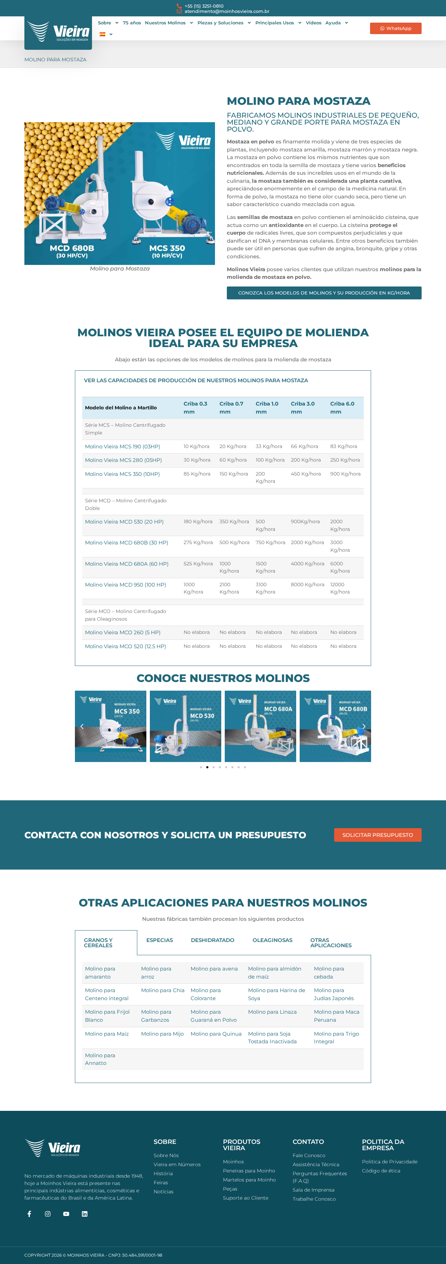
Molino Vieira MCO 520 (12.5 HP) (125, 646)
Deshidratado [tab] (212, 940)
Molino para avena (214, 968)
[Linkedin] (84, 1214)
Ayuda (333, 22)
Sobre (104, 22)
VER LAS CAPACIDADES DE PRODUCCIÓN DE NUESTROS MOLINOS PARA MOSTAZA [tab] (196, 380)
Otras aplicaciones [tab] (331, 943)
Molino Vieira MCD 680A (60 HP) (127, 563)
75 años (132, 22)
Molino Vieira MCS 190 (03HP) (122, 446)
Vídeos (314, 22)
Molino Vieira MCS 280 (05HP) (123, 460)
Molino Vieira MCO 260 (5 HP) (123, 632)
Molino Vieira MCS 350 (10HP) (122, 474)
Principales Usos (274, 22)
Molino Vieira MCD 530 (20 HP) (124, 521)
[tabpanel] (223, 528)
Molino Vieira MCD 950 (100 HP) (125, 584)
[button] (81, 726)
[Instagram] (48, 1214)
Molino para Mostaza (55, 59)
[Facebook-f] (29, 1214)
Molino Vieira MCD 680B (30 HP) (126, 542)
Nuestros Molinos (165, 22)
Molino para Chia (163, 990)
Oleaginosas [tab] (272, 940)
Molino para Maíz (107, 1033)
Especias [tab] (159, 940)
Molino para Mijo (162, 1033)
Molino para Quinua (216, 1033)
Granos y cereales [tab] (98, 943)
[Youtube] (66, 1214)
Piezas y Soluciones (221, 22)
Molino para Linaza (272, 1011)
